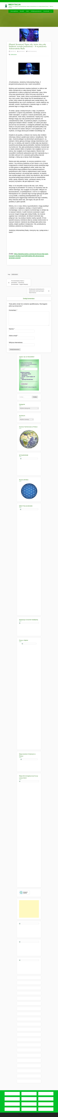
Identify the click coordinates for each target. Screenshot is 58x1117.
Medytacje (24, 375)
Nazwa (12, 329)
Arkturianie (14, 54)
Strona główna (14, 11)
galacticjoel (22, 51)
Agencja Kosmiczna (27, 379)
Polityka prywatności (36, 11)
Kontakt (22, 11)
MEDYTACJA (14, 4)
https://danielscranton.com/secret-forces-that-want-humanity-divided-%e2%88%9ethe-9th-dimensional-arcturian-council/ (28, 256)
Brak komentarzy (32, 51)
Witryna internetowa (15, 342)
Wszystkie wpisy (26, 374)
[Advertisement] (29, 909)
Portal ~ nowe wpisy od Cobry (28, 377)
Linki (27, 11)
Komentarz (13, 310)
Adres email (13, 335)
